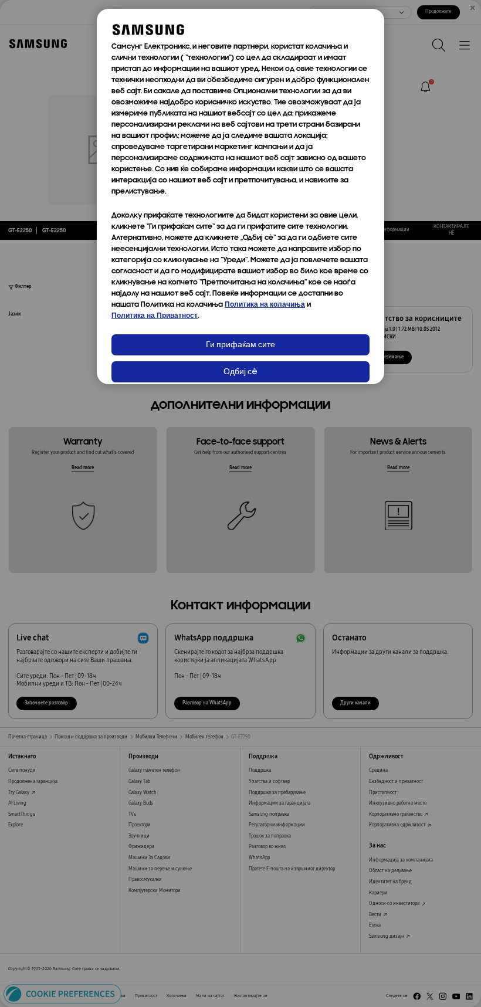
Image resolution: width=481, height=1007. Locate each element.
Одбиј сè (240, 372)
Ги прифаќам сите (240, 345)
